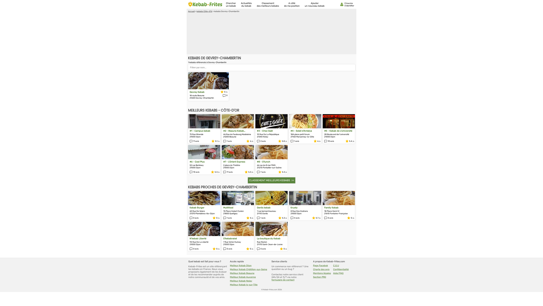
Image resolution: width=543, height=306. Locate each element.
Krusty (294, 207)
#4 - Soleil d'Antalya (301, 130)
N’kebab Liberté (198, 238)
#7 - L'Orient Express (234, 161)
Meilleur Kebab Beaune (242, 273)
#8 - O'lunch (263, 161)
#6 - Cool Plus (197, 161)
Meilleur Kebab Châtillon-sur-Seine (248, 269)
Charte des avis (321, 269)
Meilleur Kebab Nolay (241, 281)
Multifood (228, 207)
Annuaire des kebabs (205, 4)
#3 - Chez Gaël (265, 130)
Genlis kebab (264, 207)
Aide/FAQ (338, 273)
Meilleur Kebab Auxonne (243, 277)
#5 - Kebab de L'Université (338, 130)
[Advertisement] (271, 34)
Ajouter (315, 4)
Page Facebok (320, 265)
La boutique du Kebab (268, 238)
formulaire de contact (283, 280)
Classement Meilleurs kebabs (269, 180)
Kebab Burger (197, 207)
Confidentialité (341, 269)
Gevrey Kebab (197, 92)
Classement (268, 4)
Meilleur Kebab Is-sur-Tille (244, 284)
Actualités (246, 4)
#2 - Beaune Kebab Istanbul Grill (233, 130)
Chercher (231, 4)
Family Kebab (331, 207)
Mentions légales (322, 273)
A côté (292, 4)
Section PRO (319, 277)
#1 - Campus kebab (200, 130)
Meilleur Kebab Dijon (241, 265)
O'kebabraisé (230, 238)
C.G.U (336, 265)
